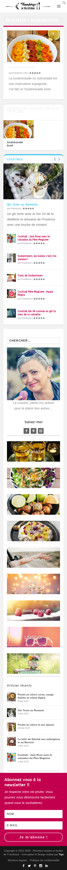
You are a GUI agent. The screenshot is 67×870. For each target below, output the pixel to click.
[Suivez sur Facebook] (26, 431)
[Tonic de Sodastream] (11, 277)
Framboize (18, 73)
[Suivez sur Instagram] (41, 431)
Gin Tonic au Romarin (22, 204)
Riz (26, 73)
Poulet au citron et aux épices (36, 724)
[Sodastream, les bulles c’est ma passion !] (11, 257)
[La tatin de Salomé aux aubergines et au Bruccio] (11, 741)
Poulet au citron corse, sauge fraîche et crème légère (36, 696)
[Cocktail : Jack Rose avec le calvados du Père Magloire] (11, 238)
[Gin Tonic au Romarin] (33, 181)
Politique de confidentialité (44, 860)
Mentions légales (17, 860)
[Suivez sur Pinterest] (33, 431)
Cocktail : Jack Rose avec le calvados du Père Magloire (34, 238)
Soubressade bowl (22, 67)
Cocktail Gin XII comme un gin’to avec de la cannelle (37, 313)
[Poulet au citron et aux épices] (11, 727)
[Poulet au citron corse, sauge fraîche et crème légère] (11, 696)
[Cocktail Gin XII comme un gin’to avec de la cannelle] (11, 313)
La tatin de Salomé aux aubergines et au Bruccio (39, 741)
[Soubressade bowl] (33, 46)
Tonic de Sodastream (30, 275)
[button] (64, 3)
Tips (61, 854)
